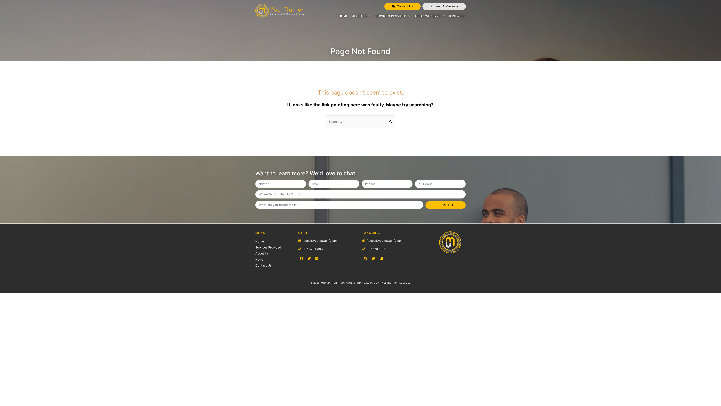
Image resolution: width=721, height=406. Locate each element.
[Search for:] (360, 121)
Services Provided (391, 16)
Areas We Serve (427, 16)
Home (343, 16)
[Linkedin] (317, 258)
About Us (359, 16)
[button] (402, 6)
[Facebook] (301, 258)
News (259, 259)
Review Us (456, 16)
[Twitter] (309, 258)
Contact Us (263, 265)
